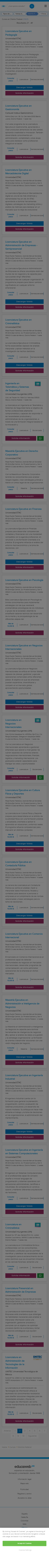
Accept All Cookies (24, 1543)
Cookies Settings (25, 1550)
